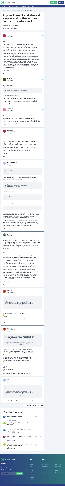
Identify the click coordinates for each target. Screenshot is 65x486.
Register (53, 2)
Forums (11, 6)
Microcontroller (58, 464)
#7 (42, 291)
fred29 (8, 425)
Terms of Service (53, 484)
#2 (42, 79)
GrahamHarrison (10, 417)
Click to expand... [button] (22, 306)
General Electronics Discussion (20, 425)
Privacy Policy (47, 484)
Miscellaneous (45, 466)
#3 (42, 109)
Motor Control (58, 466)
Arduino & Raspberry (59, 462)
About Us (2, 466)
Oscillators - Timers (46, 472)
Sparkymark (14, 440)
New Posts (14, 28)
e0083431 (8, 432)
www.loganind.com (15, 95)
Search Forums (6, 28)
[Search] (48, 2)
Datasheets (31, 6)
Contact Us (7, 466)
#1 (42, 35)
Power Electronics (19, 432)
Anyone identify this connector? (15, 416)
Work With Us (14, 466)
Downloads (32, 477)
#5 (42, 163)
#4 (42, 130)
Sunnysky (13, 427)
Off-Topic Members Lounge (21, 447)
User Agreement (60, 484)
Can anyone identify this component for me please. (20, 436)
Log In (61, 2)
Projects (31, 466)
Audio (43, 462)
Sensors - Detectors (59, 472)
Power (43, 468)
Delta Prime (14, 433)
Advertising (21, 465)
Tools (16, 6)
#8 (42, 328)
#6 (42, 234)
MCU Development (46, 464)
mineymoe (8, 447)
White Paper (32, 474)
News (31, 462)
